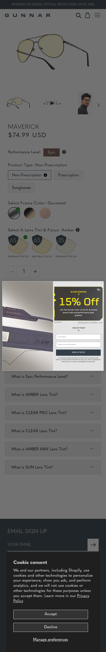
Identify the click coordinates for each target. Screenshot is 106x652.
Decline (50, 627)
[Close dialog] (102, 283)
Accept (51, 614)
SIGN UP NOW (78, 352)
